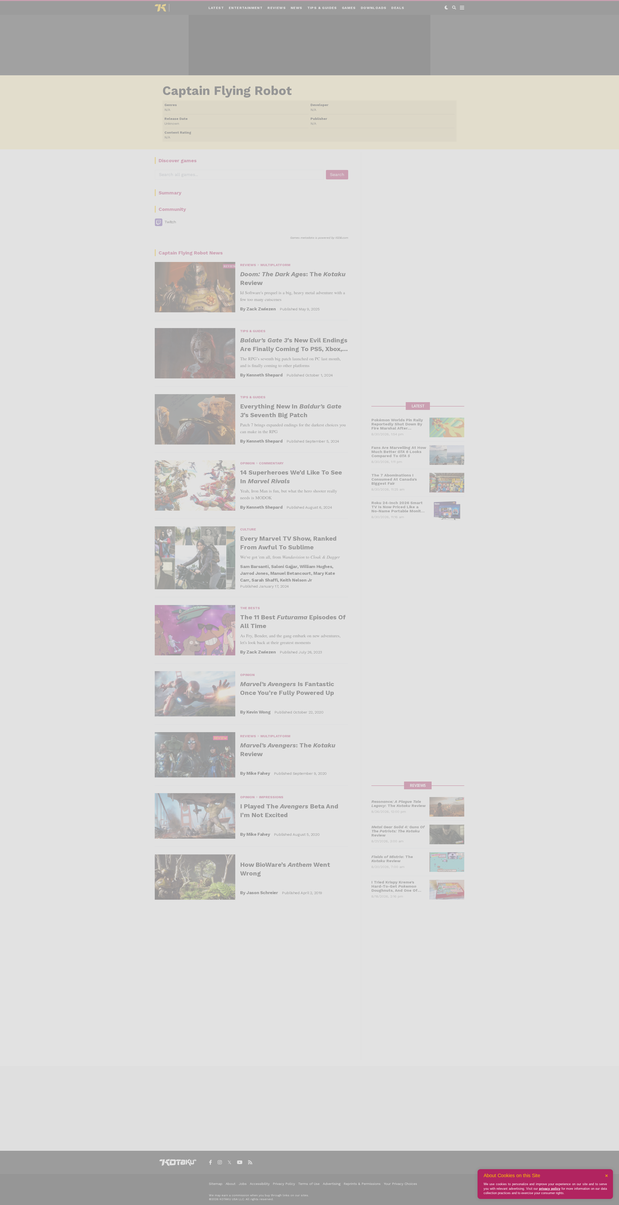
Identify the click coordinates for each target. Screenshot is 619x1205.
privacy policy (549, 1188)
